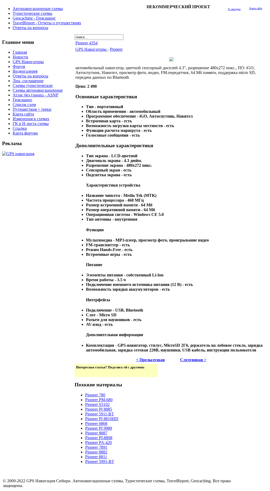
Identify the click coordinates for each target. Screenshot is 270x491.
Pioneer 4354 (86, 43)
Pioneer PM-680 (99, 399)
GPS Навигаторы (91, 49)
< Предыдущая (150, 360)
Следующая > (193, 360)
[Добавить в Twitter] (80, 372)
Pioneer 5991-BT (99, 461)
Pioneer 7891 (96, 447)
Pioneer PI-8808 (98, 438)
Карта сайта (255, 8)
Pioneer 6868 (96, 423)
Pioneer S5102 (97, 404)
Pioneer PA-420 (98, 442)
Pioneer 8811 (96, 457)
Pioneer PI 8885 (98, 409)
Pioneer (116, 49)
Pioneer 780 (95, 395)
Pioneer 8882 (96, 452)
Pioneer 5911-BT (99, 414)
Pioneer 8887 (96, 433)
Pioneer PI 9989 (98, 428)
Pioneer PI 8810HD (101, 418)
